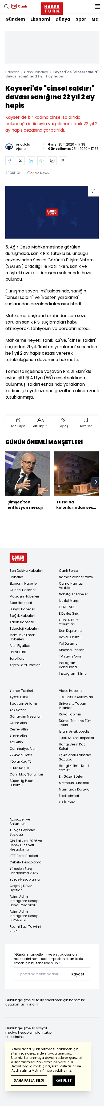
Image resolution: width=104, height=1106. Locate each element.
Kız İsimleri (67, 802)
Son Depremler (70, 630)
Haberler (12, 72)
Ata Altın (16, 742)
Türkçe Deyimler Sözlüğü (22, 832)
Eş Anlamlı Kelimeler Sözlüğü (75, 757)
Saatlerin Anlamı (23, 703)
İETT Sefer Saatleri (24, 855)
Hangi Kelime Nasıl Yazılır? (74, 767)
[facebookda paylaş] (9, 160)
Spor (81, 19)
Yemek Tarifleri (21, 690)
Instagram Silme (72, 673)
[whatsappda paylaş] (41, 160)
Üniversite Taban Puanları (72, 705)
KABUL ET (63, 1080)
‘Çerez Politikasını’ (62, 1066)
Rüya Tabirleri (70, 714)
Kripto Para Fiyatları (25, 665)
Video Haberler (70, 690)
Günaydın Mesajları (26, 716)
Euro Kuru (17, 658)
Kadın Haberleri (22, 622)
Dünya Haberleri (22, 609)
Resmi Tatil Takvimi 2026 (25, 928)
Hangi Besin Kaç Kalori (72, 746)
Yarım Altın (18, 735)
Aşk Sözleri (18, 710)
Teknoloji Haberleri (24, 628)
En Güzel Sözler (71, 776)
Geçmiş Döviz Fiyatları (21, 888)
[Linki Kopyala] (63, 160)
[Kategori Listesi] (97, 6)
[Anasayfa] (18, 558)
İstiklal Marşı (69, 600)
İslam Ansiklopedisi (74, 731)
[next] (96, 482)
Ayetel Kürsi (19, 697)
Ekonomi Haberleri (24, 583)
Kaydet (78, 974)
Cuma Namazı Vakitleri (71, 585)
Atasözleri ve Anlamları (20, 821)
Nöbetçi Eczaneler (73, 594)
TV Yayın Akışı (70, 656)
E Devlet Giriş (69, 613)
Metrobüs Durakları (74, 783)
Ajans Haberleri (35, 72)
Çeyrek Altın (19, 729)
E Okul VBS (67, 607)
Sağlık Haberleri (22, 615)
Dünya (62, 19)
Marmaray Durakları (75, 789)
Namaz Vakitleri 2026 (76, 577)
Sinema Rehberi (72, 650)
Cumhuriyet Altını (23, 748)
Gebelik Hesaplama (26, 862)
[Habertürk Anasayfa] (52, 7)
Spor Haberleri (21, 602)
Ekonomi (40, 19)
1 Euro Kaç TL (20, 768)
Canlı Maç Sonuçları (26, 774)
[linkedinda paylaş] (31, 160)
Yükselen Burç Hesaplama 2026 (24, 870)
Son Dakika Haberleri (26, 570)
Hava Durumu (70, 637)
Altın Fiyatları (20, 645)
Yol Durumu (68, 643)
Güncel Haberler (22, 590)
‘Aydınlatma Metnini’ (27, 1070)
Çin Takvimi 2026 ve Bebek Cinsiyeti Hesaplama (26, 845)
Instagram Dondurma (68, 664)
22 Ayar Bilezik (21, 755)
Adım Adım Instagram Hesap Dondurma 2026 (24, 900)
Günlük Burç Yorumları (69, 622)
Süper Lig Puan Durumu (21, 782)
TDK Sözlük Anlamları (76, 697)
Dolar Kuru (18, 652)
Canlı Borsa (68, 570)
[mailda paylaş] (52, 160)
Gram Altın (18, 723)
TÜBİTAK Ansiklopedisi (76, 738)
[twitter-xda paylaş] (20, 160)
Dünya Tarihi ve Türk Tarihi (75, 722)
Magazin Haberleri (24, 596)
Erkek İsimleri (69, 795)
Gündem (15, 19)
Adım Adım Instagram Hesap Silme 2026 (24, 915)
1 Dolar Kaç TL (20, 761)
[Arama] (6, 6)
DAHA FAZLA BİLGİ (29, 1080)
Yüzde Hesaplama (25, 879)
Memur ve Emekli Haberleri (23, 637)
